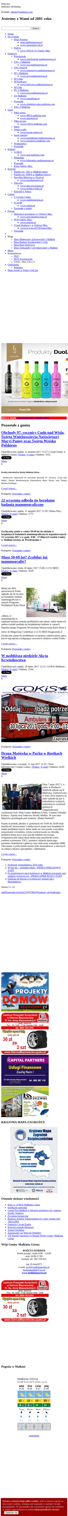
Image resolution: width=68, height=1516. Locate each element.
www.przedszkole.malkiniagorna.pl (38, 59)
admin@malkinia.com (22, 12)
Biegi (16, 126)
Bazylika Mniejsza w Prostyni (29, 177)
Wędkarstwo (20, 143)
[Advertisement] (34, 308)
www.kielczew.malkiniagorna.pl (36, 84)
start (3, 892)
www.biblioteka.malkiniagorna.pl (37, 160)
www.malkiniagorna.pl (31, 200)
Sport (10, 110)
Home (11, 34)
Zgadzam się (11, 1512)
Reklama (18, 267)
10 (35, 892)
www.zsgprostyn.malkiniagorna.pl (37, 70)
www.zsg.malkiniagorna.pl (33, 64)
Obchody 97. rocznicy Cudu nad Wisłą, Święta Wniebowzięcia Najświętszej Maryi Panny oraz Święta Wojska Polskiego (33, 438)
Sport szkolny (21, 135)
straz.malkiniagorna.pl (31, 42)
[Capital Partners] (25, 1085)
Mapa (10, 250)
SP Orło (18, 87)
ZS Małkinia (20, 95)
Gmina (11, 194)
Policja (17, 48)
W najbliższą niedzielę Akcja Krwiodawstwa (24, 658)
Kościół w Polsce (22, 191)
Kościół (11, 169)
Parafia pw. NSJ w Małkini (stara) (31, 171)
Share (4, 461)
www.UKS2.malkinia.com (33, 124)
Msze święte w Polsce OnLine (23, 270)
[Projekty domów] (25, 1010)
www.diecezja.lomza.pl (32, 186)
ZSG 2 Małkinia (22, 107)
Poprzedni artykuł (14, 892)
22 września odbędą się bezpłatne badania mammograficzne (28, 502)
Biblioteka (19, 157)
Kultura (11, 149)
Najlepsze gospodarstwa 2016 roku (25, 864)
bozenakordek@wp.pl (34, 1270)
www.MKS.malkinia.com (33, 115)
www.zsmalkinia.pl (30, 98)
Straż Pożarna (21, 39)
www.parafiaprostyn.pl (31, 180)
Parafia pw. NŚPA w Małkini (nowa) (32, 174)
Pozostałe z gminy (23, 208)
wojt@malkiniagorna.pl (37, 1267)
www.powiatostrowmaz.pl (33, 216)
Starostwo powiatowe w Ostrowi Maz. (33, 214)
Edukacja (12, 53)
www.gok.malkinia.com (32, 155)
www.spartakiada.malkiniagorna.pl (37, 138)
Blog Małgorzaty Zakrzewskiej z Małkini (34, 239)
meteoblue (34, 1435)
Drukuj (22, 454)
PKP (16, 256)
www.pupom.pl (28, 222)
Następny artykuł (45, 892)
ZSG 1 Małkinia (22, 62)
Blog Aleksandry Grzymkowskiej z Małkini (36, 247)
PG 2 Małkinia (21, 90)
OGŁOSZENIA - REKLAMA (19, 418)
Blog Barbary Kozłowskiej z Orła (31, 242)
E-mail (30, 454)
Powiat (11, 211)
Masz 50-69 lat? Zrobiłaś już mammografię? (24, 559)
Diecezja (18, 183)
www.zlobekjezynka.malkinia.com (37, 104)
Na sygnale (13, 36)
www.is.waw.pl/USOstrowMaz (36, 228)
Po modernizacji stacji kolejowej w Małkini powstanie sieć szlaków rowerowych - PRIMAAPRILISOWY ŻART (37, 874)
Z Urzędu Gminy (22, 197)
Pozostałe (18, 101)
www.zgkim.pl (27, 205)
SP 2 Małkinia (21, 73)
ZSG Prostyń (20, 67)
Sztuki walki (20, 129)
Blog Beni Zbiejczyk (24, 245)
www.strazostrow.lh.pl (31, 45)
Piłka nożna (20, 112)
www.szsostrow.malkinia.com (35, 140)
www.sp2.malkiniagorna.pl (33, 76)
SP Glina (18, 79)
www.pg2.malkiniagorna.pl (34, 93)
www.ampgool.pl (29, 118)
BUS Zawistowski (23, 259)
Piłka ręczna (20, 121)
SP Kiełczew (20, 81)
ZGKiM (18, 202)
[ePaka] (25, 1053)
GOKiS (18, 152)
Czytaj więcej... (9, 488)
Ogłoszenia (13, 264)
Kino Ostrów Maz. (23, 166)
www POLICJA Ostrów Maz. (35, 50)
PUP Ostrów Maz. (23, 219)
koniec (57, 892)
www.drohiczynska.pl (31, 188)
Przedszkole (20, 56)
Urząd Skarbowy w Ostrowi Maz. (31, 225)
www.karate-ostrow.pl (31, 132)
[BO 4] (25, 1116)
